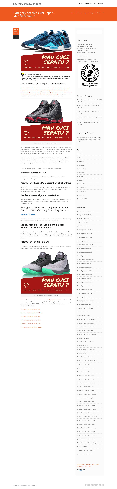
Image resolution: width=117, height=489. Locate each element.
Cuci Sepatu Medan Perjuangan (87, 293)
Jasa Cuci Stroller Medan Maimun (87, 409)
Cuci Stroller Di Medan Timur (86, 330)
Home (80, 3)
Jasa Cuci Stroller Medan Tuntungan (88, 443)
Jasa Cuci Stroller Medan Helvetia (87, 394)
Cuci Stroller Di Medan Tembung (87, 327)
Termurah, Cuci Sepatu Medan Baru (30, 316)
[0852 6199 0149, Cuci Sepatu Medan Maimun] (46, 49)
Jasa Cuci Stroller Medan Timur (86, 439)
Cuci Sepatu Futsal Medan (85, 233)
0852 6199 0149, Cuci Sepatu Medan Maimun (43, 83)
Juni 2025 (81, 154)
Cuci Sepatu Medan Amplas (86, 244)
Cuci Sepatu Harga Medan (85, 237)
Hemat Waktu (28, 214)
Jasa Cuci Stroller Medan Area (86, 371)
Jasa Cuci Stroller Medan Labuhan (87, 405)
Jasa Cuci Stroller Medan (85, 364)
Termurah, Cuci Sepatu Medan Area (30, 323)
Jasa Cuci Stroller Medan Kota (86, 401)
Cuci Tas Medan (83, 353)
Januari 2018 (82, 195)
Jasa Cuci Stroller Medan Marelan (87, 413)
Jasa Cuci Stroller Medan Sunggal (87, 431)
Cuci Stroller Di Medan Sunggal (86, 323)
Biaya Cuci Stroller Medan (85, 215)
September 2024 (83, 172)
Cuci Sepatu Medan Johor (85, 274)
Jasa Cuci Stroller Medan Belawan (87, 383)
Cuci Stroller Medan (84, 338)
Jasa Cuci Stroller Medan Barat (86, 375)
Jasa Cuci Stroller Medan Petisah (87, 420)
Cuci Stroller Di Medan (84, 315)
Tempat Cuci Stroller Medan (86, 454)
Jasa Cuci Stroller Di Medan (86, 357)
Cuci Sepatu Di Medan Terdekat (33, 76)
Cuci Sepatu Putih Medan (85, 304)
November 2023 (83, 187)
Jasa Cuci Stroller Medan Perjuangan (88, 416)
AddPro (80, 470)
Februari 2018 (82, 191)
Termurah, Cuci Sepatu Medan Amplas (31, 327)
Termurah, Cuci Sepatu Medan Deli (30, 309)
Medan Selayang (37, 78)
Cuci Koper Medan (83, 226)
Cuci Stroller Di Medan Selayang (87, 319)
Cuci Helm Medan (83, 222)
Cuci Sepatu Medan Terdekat (86, 300)
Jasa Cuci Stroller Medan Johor (86, 398)
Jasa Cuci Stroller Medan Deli (86, 386)
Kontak (100, 3)
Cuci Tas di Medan (83, 345)
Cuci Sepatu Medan (84, 241)
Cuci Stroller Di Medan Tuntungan (87, 334)
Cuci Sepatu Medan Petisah (86, 297)
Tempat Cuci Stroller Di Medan (86, 450)
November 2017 (83, 199)
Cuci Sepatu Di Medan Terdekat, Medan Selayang (39, 92)
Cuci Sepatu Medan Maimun (52, 76)
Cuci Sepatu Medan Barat (85, 252)
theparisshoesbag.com (34, 74)
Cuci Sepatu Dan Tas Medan (86, 229)
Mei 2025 (81, 157)
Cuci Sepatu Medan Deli (85, 263)
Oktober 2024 (82, 169)
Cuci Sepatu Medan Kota (85, 278)
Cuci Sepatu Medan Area (85, 248)
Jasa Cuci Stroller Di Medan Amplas (88, 360)
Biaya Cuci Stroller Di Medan (86, 211)
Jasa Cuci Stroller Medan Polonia (87, 424)
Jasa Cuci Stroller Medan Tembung (87, 435)
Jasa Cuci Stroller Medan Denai (86, 390)
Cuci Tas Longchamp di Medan (87, 349)
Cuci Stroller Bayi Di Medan (86, 308)
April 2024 (81, 180)
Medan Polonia (26, 78)
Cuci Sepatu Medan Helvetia (86, 271)
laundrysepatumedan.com (54, 300)
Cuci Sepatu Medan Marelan (86, 289)
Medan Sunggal (47, 78)
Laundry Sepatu (83, 446)
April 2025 (81, 161)
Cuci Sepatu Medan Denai (85, 267)
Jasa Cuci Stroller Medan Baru (86, 379)
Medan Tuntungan (31, 80)
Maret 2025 (82, 165)
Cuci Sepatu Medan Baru (85, 256)
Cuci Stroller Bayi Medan (85, 312)
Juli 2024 (81, 176)
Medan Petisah (65, 76)
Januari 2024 (82, 184)
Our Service (88, 3)
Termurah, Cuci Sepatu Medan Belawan (32, 313)
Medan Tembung (58, 78)
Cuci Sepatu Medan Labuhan (28, 88)
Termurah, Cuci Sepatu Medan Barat (31, 320)
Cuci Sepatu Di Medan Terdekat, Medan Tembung (44, 94)
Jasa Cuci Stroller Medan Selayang (87, 428)
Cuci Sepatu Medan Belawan (86, 259)
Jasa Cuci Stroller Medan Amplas (87, 368)
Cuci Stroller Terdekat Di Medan (87, 342)
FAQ (95, 3)
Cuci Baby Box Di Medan (85, 218)
